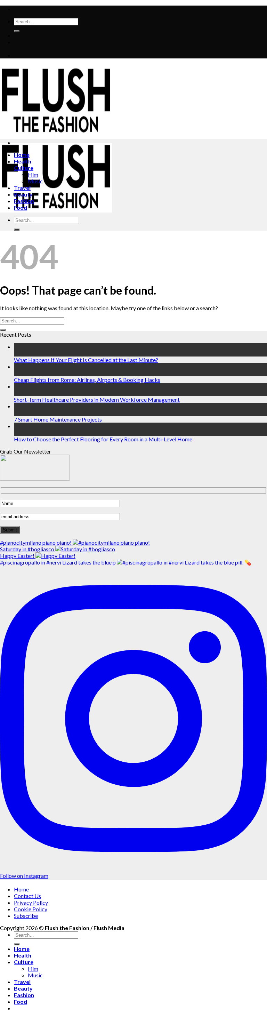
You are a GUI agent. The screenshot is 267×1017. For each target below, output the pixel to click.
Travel (22, 187)
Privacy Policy (31, 902)
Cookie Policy (30, 909)
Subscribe (26, 915)
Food (20, 207)
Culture (23, 168)
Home (22, 154)
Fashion (24, 201)
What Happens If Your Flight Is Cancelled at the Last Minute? (86, 360)
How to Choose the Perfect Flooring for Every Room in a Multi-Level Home (103, 439)
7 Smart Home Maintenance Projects (58, 419)
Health (22, 161)
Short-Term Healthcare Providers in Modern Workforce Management (97, 399)
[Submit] (16, 31)
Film (33, 174)
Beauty (23, 194)
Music (35, 181)
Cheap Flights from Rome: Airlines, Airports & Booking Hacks (87, 379)
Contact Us (27, 895)
